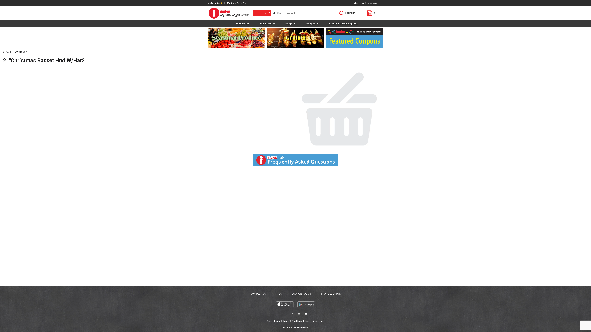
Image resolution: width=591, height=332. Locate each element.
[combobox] (262, 13)
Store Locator (331, 293)
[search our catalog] (274, 13)
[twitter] (299, 314)
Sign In (358, 3)
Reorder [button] (350, 12)
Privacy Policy (273, 321)
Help (307, 321)
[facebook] (285, 314)
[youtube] (306, 314)
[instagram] (292, 314)
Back (8, 52)
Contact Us (258, 293)
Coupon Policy (301, 293)
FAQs (278, 293)
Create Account (372, 3)
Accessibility (318, 321)
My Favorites (214, 3)
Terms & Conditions (292, 321)
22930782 (21, 52)
